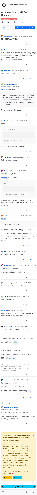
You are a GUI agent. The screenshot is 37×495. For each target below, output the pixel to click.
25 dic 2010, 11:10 (24, 265)
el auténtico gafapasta (11, 407)
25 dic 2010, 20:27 (26, 326)
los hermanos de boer (10, 84)
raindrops (7, 380)
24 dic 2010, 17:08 (22, 157)
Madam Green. (8, 326)
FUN (5, 251)
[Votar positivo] (23, 43)
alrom (5, 171)
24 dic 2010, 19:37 (19, 251)
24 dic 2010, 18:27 (26, 216)
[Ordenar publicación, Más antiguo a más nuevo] (4, 28)
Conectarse (17, 478)
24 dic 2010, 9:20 (20, 50)
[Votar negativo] (30, 43)
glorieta (6, 121)
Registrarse (7, 478)
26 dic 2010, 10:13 (22, 380)
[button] (3, 492)
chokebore (7, 70)
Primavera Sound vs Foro (9, 19)
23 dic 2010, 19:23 (26, 36)
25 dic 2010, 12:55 (25, 283)
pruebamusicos (8, 36)
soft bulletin (7, 265)
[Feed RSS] (22, 22)
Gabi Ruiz (7, 157)
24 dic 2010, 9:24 (23, 70)
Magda (6, 50)
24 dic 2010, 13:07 (13, 86)
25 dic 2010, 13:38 (24, 296)
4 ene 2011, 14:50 (13, 409)
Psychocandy (8, 283)
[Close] (33, 435)
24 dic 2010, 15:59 (21, 121)
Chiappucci (7, 296)
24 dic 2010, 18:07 (20, 171)
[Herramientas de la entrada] (34, 43)
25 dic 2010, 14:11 (20, 310)
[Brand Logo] (4, 4)
